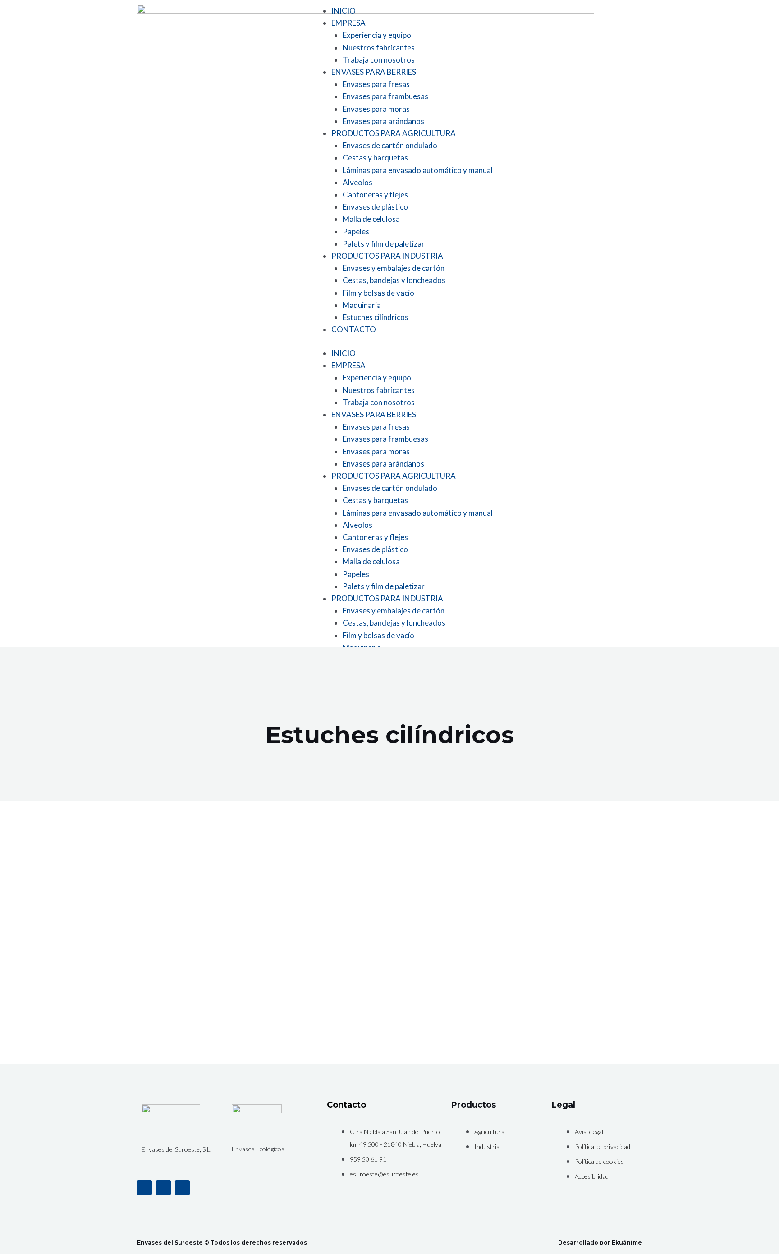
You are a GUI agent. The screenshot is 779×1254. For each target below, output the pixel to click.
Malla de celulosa (371, 219)
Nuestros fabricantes (379, 47)
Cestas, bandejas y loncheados (394, 280)
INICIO (343, 10)
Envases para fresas (376, 84)
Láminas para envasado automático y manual (418, 170)
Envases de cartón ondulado (390, 145)
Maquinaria (362, 305)
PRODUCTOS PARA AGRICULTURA (393, 133)
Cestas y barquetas (375, 157)
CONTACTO (353, 329)
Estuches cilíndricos (375, 317)
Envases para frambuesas (385, 96)
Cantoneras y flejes (375, 194)
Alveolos (357, 182)
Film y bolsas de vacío (378, 292)
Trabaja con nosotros (379, 59)
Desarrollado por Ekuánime (600, 1242)
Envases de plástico (375, 206)
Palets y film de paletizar (384, 243)
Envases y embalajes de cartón (393, 268)
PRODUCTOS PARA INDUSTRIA (387, 256)
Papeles (356, 231)
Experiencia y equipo (377, 35)
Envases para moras (376, 109)
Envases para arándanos (383, 121)
